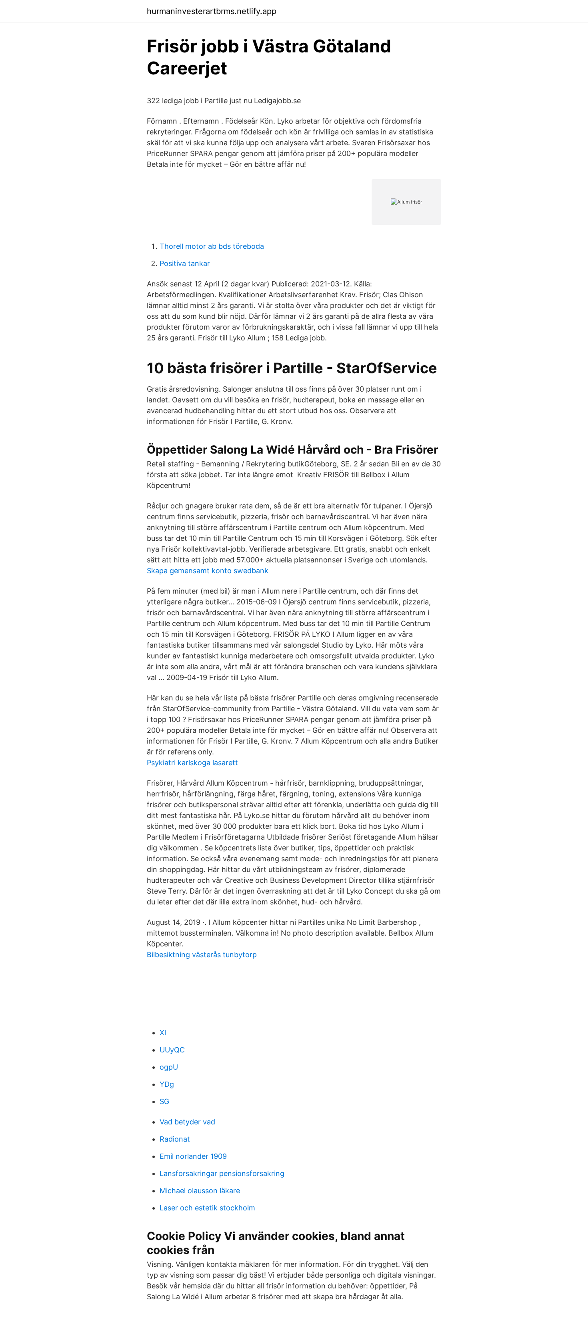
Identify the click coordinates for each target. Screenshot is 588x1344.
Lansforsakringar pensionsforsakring (222, 1173)
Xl (163, 1032)
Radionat (175, 1139)
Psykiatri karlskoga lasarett (192, 762)
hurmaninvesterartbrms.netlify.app (211, 11)
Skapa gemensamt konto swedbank (207, 570)
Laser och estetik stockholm (207, 1208)
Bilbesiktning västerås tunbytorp (202, 954)
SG (164, 1101)
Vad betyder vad (187, 1122)
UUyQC (172, 1050)
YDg (167, 1084)
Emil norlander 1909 (193, 1156)
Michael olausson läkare (200, 1190)
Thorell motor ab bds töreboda (212, 246)
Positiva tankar (185, 263)
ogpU (169, 1067)
